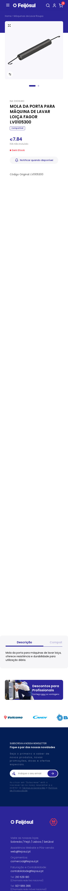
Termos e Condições (33, 788)
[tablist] (34, 643)
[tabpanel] (34, 656)
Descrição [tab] (24, 642)
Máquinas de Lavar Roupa (28, 16)
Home (8, 16)
